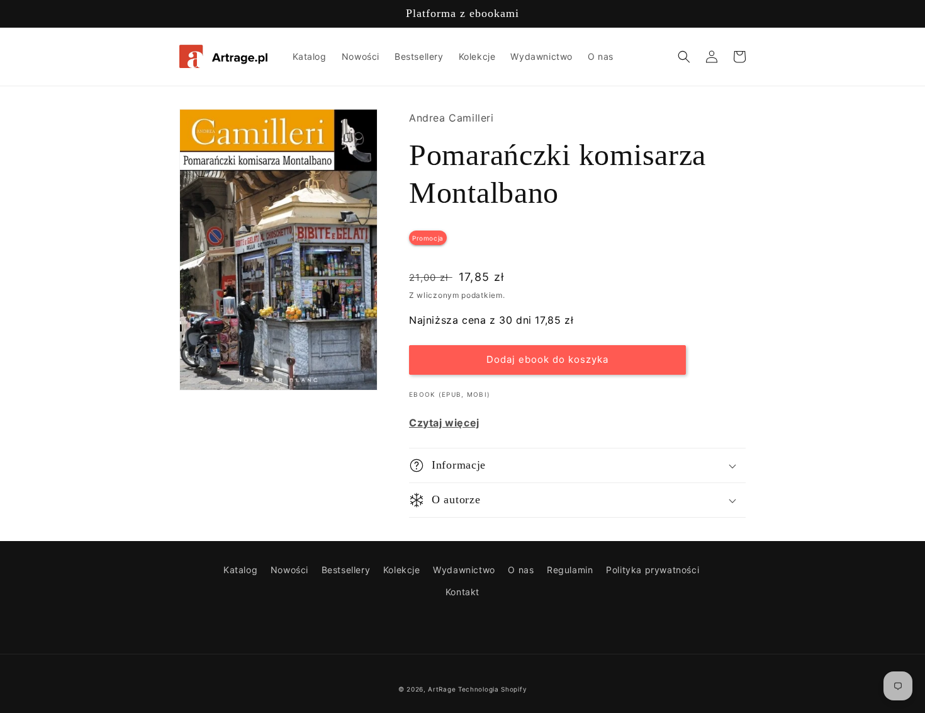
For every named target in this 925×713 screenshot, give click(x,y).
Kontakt (462, 591)
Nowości (289, 569)
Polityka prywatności (652, 569)
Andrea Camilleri (451, 117)
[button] (684, 57)
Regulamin (570, 569)
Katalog (240, 569)
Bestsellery (346, 569)
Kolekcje (401, 569)
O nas (521, 569)
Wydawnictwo (464, 569)
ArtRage (442, 689)
